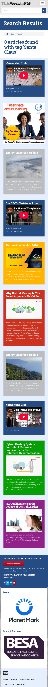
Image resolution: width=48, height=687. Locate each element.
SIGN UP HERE (14, 563)
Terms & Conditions (27, 679)
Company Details (10, 679)
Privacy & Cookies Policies (14, 684)
